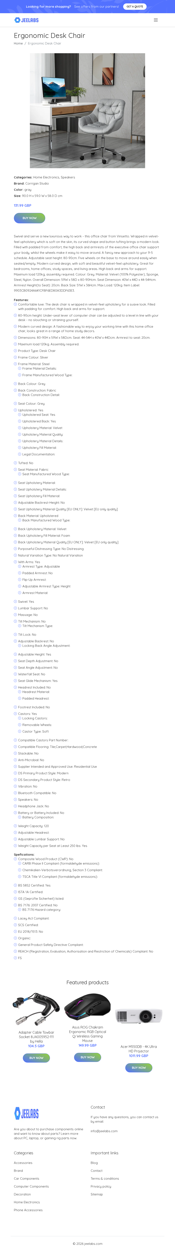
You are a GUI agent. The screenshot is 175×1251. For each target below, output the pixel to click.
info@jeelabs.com (104, 1131)
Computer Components (31, 1186)
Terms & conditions (105, 1178)
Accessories (23, 1163)
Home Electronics (46, 177)
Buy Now (29, 218)
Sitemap (97, 1194)
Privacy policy (101, 1186)
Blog (94, 1163)
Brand (18, 1171)
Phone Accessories (28, 1210)
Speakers (68, 177)
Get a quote (135, 6)
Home (18, 43)
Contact (96, 1171)
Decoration (22, 1194)
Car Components (26, 1178)
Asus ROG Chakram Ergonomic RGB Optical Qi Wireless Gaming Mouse (87, 1034)
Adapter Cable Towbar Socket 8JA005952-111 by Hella (36, 1036)
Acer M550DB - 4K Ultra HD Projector (139, 1048)
